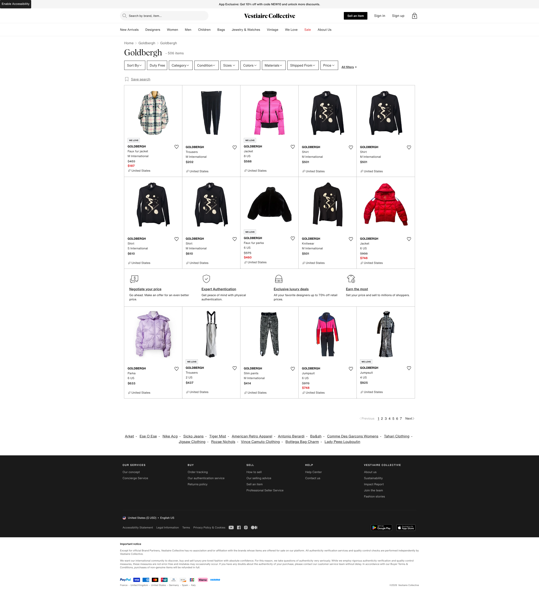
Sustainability (373, 478)
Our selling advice (258, 478)
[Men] (194, 29)
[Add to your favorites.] (176, 146)
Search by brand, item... (145, 15)
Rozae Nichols (223, 441)
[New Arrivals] (142, 29)
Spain (185, 585)
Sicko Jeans (193, 436)
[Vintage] (281, 29)
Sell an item (355, 15)
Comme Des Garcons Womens (352, 436)
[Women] (181, 29)
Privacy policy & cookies (209, 527)
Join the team (373, 490)
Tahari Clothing (397, 436)
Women (172, 29)
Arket (129, 436)
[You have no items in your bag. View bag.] (415, 16)
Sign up (398, 15)
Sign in (379, 15)
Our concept (131, 472)
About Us (324, 29)
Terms (186, 527)
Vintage (272, 29)
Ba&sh (316, 436)
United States (158, 585)
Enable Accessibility (15, 4)
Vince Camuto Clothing (260, 441)
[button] (415, 16)
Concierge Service (135, 478)
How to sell (253, 472)
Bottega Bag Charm (302, 441)
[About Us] (334, 29)
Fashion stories (374, 496)
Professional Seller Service (264, 490)
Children (204, 29)
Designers (152, 29)
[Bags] (228, 29)
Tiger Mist (217, 436)
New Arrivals (129, 29)
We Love (291, 29)
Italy (193, 585)
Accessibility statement (138, 527)
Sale (307, 29)
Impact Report (374, 484)
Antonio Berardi (291, 436)
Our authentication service (206, 478)
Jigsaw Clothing (192, 441)
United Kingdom (139, 585)
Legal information (167, 527)
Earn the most (357, 288)
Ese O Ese (148, 436)
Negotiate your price (145, 288)
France (124, 585)
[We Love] (301, 29)
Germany (174, 585)
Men (188, 29)
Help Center (313, 472)
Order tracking (198, 472)
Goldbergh (146, 42)
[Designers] (163, 29)
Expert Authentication (218, 288)
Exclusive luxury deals (291, 288)
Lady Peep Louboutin (342, 441)
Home (128, 42)
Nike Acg (170, 436)
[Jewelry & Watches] (263, 29)
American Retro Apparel (252, 436)
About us (370, 472)
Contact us (312, 478)
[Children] (214, 29)
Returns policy (197, 484)
